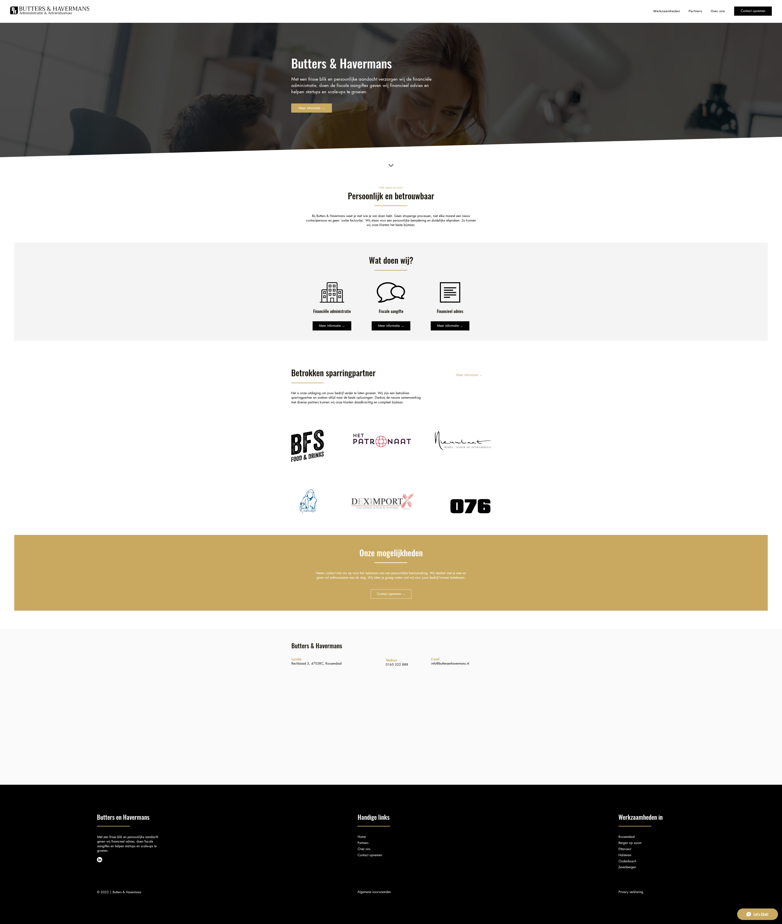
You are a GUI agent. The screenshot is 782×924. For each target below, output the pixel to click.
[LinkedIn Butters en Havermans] (99, 859)
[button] (666, 11)
